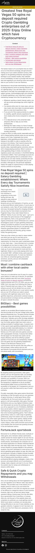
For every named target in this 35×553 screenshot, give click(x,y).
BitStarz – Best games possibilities (16, 58)
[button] (17, 7)
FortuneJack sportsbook (13, 60)
